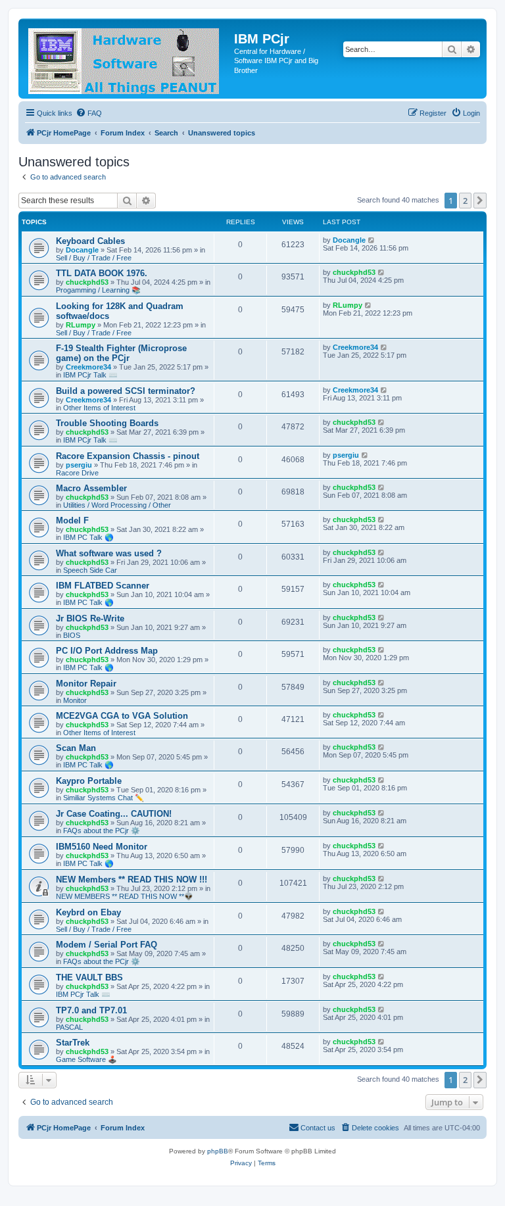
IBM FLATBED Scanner (102, 586)
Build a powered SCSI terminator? (125, 391)
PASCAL (69, 1027)
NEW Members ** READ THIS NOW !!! (131, 879)
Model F (72, 520)
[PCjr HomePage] (128, 58)
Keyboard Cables (90, 241)
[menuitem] (89, 113)
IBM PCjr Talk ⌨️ (90, 375)
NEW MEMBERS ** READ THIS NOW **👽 (124, 896)
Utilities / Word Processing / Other (117, 505)
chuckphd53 (87, 282)
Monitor (75, 700)
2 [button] (465, 200)
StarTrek (72, 1043)
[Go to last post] (372, 240)
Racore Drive (77, 473)
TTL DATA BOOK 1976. (101, 273)
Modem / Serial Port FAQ (106, 945)
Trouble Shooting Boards (107, 423)
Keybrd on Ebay (88, 912)
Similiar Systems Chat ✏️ (103, 798)
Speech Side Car (90, 570)
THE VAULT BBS (89, 977)
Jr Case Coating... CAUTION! (114, 814)
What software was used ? (109, 553)
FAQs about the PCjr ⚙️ (101, 830)
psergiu (79, 465)
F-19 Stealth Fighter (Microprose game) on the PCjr (121, 353)
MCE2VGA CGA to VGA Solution (122, 716)
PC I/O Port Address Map (107, 651)
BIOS (71, 635)
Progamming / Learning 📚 (98, 290)
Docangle (82, 250)
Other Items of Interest (99, 408)
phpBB (217, 1151)
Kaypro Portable (89, 781)
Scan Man (76, 748)
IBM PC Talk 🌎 (88, 537)
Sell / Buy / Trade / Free (94, 258)
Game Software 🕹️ (86, 1059)
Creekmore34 (88, 367)
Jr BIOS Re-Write (90, 618)
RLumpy (80, 325)
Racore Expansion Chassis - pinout (127, 456)
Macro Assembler (91, 488)
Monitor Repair (86, 683)
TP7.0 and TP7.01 (91, 1010)
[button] (480, 200)
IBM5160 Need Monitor (101, 847)
